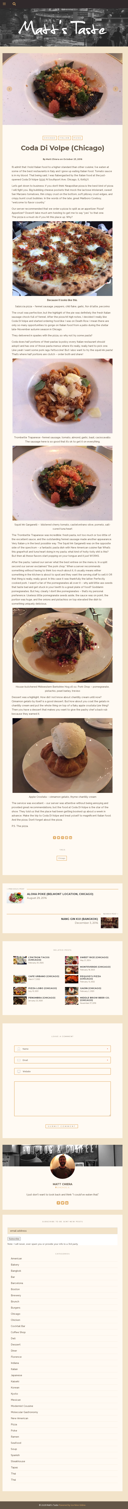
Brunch (15, 1301)
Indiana (15, 1363)
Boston (15, 1289)
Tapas (14, 1467)
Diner (14, 1350)
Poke (14, 1430)
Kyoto (14, 1393)
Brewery (16, 1295)
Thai (13, 1473)
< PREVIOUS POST (15, 889)
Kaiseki (15, 1381)
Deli (13, 1338)
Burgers (15, 1307)
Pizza (77, 138)
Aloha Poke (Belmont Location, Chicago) (60, 894)
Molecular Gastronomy (24, 1412)
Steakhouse (18, 1461)
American (16, 1258)
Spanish (15, 1455)
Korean (15, 1387)
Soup (14, 1449)
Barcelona (17, 1283)
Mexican (16, 1399)
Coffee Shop (18, 1332)
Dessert (15, 1344)
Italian (65, 138)
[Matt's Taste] (62, 27)
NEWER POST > (110, 914)
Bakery (15, 1264)
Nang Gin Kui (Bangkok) (79, 919)
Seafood (16, 1442)
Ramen (15, 1436)
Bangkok (16, 1270)
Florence (16, 1356)
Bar (13, 1276)
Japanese (16, 1375)
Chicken (15, 1320)
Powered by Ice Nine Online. (72, 1505)
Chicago (50, 138)
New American (19, 1418)
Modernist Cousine (22, 1406)
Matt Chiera (52, 159)
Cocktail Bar (18, 1326)
